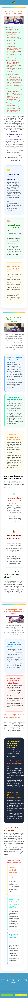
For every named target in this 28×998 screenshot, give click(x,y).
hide (12, 27)
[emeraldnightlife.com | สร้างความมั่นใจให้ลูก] (14, 2)
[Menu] (2, 2)
